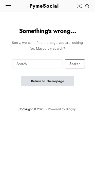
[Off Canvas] (8, 6)
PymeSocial (44, 6)
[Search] (87, 6)
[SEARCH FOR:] (36, 64)
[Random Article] (79, 6)
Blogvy (70, 109)
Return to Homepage (47, 81)
